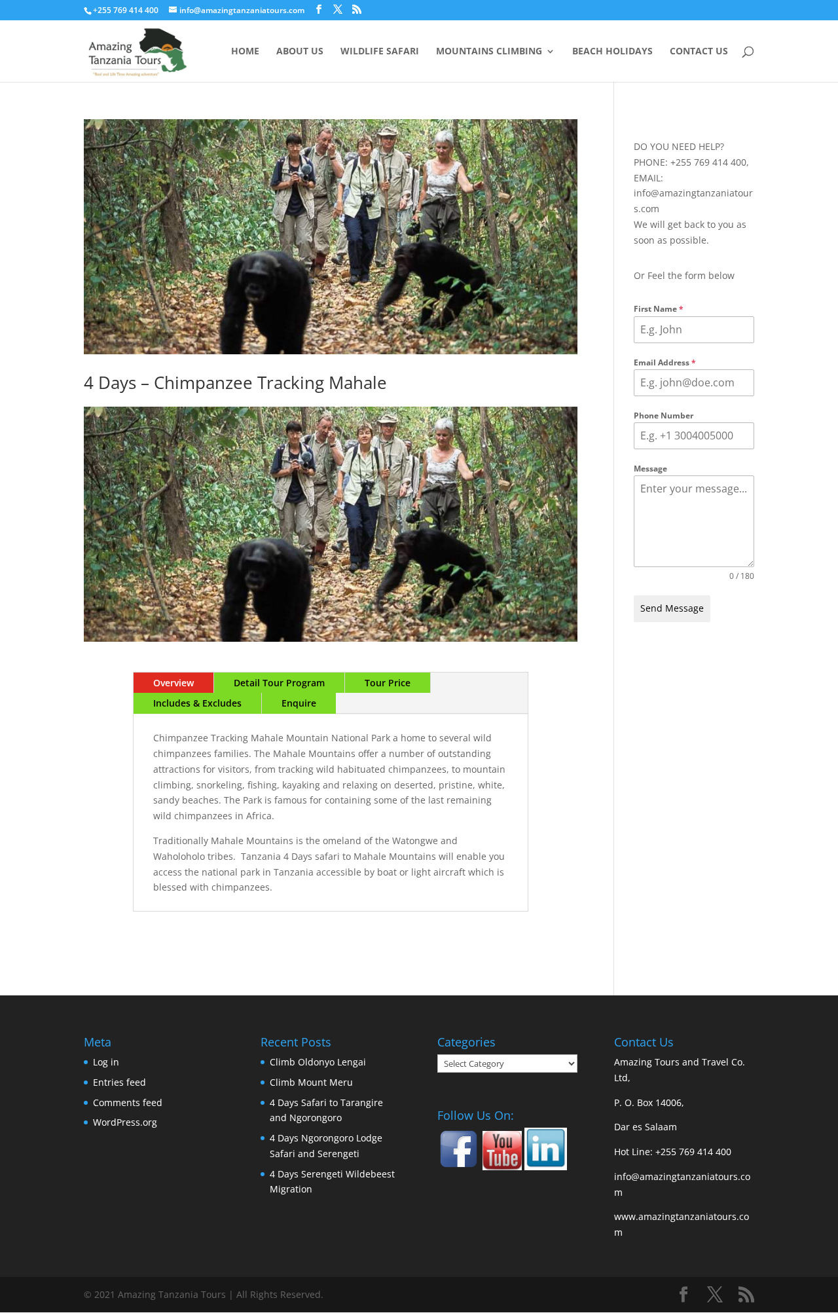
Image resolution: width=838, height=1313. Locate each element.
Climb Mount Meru (311, 1082)
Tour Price (387, 682)
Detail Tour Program (279, 682)
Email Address (665, 362)
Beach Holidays (612, 51)
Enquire (299, 703)
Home (245, 51)
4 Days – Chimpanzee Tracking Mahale (235, 382)
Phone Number (663, 415)
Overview (173, 682)
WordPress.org (125, 1122)
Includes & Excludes (197, 703)
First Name (658, 308)
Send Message (672, 608)
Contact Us (699, 51)
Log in (106, 1062)
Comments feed (127, 1102)
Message (650, 468)
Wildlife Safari (379, 51)
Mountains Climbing (489, 51)
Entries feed (119, 1082)
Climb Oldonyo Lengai (318, 1062)
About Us (299, 51)
